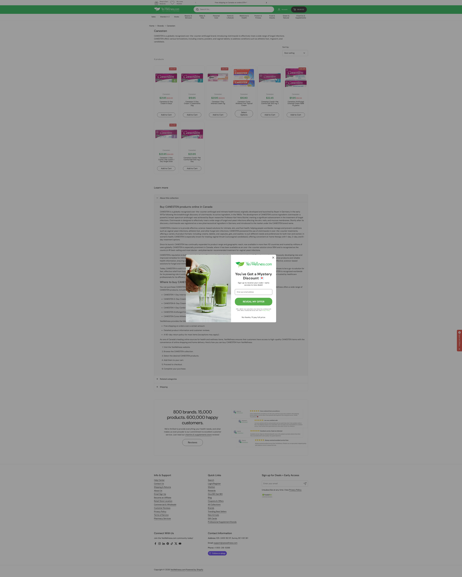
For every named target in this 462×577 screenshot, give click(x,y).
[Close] (273, 257)
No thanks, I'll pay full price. (254, 317)
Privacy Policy (266, 310)
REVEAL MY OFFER (253, 301)
